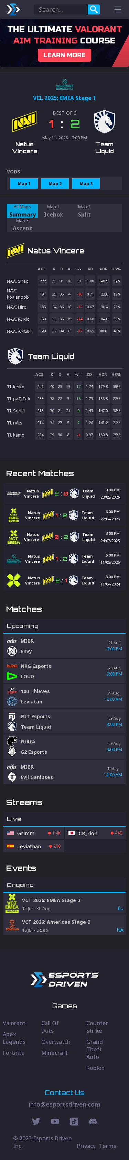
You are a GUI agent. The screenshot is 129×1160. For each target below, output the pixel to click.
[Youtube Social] (55, 1122)
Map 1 (24, 184)
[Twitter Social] (36, 1122)
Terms (107, 1146)
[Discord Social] (74, 1122)
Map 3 (86, 184)
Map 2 (55, 184)
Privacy (86, 1146)
